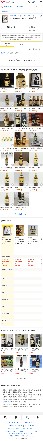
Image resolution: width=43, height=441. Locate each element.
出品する (12, 27)
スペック (35, 44)
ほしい (33, 27)
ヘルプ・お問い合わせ (27, 436)
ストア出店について (28, 433)
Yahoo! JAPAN (29, 426)
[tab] (7, 44)
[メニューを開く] (40, 2)
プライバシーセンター (29, 429)
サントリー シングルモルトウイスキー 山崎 (30, 16)
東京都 (3, 53)
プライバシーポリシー (14, 429)
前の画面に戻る (6, 11)
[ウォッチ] (12, 86)
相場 (21, 44)
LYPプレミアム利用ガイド (20, 431)
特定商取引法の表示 (14, 433)
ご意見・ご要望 (14, 436)
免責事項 (5, 402)
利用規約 (8, 431)
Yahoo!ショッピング (15, 426)
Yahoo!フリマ (29, 423)
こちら (21, 39)
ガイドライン (33, 431)
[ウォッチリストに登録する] (11, 234)
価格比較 (7, 44)
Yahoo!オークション (15, 423)
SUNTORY (13, 16)
